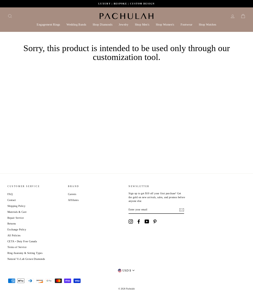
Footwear (186, 24)
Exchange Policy (16, 229)
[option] (126, 4)
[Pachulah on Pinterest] (155, 221)
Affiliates (73, 200)
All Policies (14, 235)
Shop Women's (165, 24)
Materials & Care (16, 212)
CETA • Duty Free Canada (22, 241)
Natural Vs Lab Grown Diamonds (26, 259)
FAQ (10, 194)
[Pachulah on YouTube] (147, 221)
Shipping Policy (16, 206)
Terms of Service (16, 247)
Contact (11, 200)
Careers (72, 194)
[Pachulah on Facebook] (139, 221)
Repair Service (15, 218)
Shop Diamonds (102, 24)
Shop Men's (142, 24)
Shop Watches (207, 24)
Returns (11, 223)
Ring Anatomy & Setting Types (24, 253)
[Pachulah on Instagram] (131, 221)
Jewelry (123, 24)
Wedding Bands (76, 24)
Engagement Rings (48, 24)
